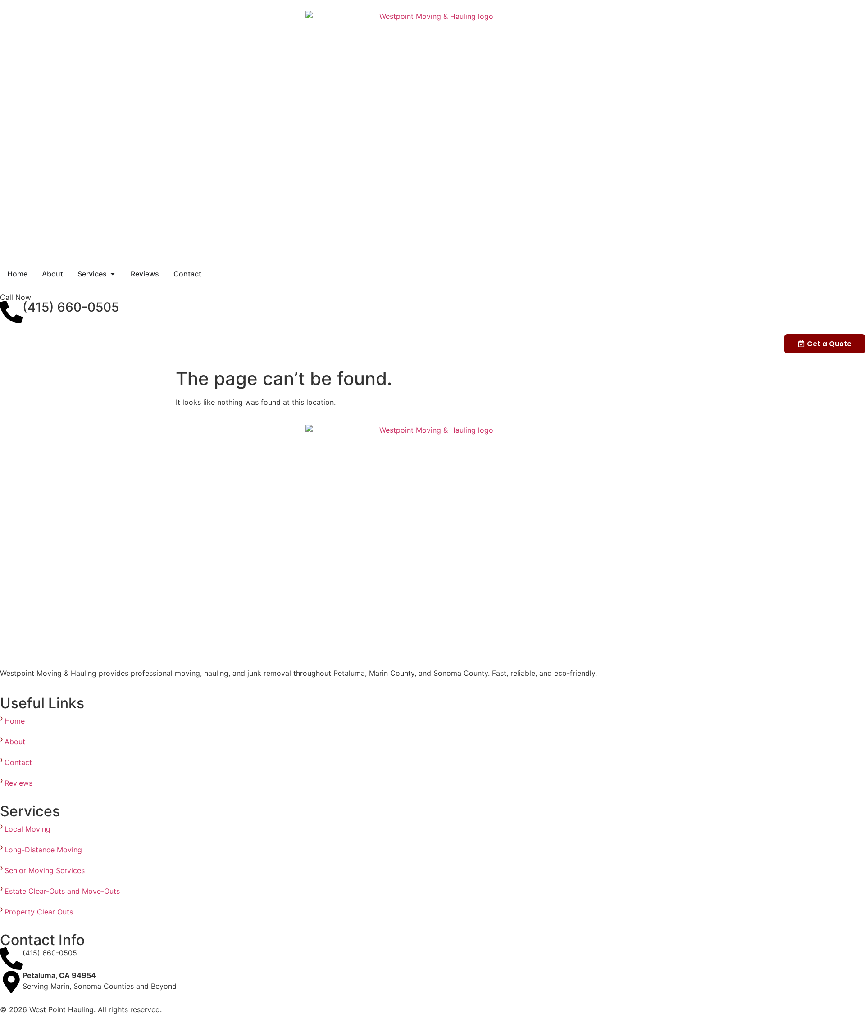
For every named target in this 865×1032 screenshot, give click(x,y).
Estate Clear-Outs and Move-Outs (63, 891)
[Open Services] (112, 273)
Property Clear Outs (40, 911)
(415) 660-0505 (71, 307)
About (15, 741)
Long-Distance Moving (43, 849)
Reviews (18, 783)
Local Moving (29, 828)
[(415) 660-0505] (11, 312)
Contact (18, 762)
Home (15, 720)
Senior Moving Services (47, 870)
